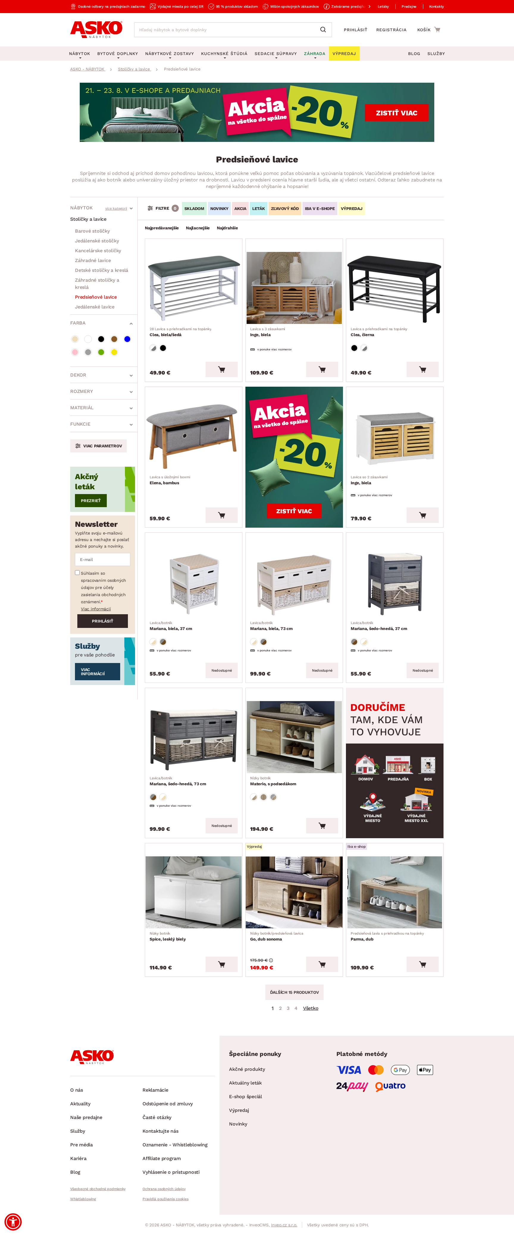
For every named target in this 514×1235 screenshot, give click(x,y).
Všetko (311, 1008)
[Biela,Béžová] (153, 641)
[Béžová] (75, 339)
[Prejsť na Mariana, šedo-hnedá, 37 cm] (394, 582)
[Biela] (88, 339)
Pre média (81, 1145)
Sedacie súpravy (276, 53)
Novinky (238, 1124)
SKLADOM (194, 208)
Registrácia (391, 29)
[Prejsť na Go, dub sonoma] (294, 892)
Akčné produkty (247, 1069)
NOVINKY (219, 208)
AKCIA (240, 208)
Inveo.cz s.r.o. (284, 1225)
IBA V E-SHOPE (320, 208)
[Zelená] (101, 352)
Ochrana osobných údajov (163, 1189)
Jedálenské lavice (95, 307)
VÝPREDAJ (352, 208)
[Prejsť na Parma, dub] (394, 892)
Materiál (82, 407)
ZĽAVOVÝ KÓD (285, 208)
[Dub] (263, 797)
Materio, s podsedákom (273, 781)
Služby (436, 53)
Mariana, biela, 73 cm (271, 626)
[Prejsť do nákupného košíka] (429, 29)
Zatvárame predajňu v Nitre (354, 6)
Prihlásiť (356, 29)
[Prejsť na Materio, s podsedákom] (294, 737)
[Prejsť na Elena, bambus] (193, 436)
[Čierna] (101, 339)
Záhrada (314, 53)
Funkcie (80, 424)
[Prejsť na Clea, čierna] (394, 288)
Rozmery (81, 391)
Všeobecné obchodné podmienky (98, 1189)
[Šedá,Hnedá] (163, 641)
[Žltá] (114, 352)
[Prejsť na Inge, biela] (294, 288)
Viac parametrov (102, 445)
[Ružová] (75, 352)
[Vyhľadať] (324, 29)
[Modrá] (127, 339)
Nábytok (81, 208)
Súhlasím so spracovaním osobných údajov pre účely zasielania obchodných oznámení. (103, 587)
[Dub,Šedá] (273, 797)
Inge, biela (267, 332)
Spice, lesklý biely (168, 936)
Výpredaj (239, 1110)
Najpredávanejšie (162, 227)
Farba (78, 323)
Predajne (409, 6)
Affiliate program (161, 1158)
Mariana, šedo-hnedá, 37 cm (379, 626)
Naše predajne (86, 1117)
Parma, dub (387, 936)
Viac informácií (96, 608)
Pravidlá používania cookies (165, 1199)
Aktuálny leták (245, 1083)
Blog (414, 53)
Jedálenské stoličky (97, 241)
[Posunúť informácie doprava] (365, 6)
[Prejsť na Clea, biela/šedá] (193, 288)
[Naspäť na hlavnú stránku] (96, 29)
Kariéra (78, 1158)
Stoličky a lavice (88, 219)
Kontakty (436, 6)
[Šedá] (88, 352)
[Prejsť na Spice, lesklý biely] (193, 892)
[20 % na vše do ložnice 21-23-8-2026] (257, 140)
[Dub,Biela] (253, 797)
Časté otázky (156, 1117)
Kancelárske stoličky (98, 250)
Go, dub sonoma (276, 936)
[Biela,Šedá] (153, 348)
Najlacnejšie (198, 227)
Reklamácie (155, 1090)
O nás (76, 1090)
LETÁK (258, 208)
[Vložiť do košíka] (222, 369)
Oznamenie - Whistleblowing (175, 1145)
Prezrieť (91, 500)
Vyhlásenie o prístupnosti (171, 1172)
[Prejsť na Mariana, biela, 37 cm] (193, 582)
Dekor (78, 375)
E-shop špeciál (245, 1096)
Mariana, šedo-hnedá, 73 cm (178, 781)
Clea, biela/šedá (180, 332)
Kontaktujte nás (160, 1131)
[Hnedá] (114, 339)
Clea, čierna (379, 332)
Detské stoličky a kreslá (101, 270)
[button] (13, 1222)
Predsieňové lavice (96, 297)
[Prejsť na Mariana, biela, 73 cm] (294, 582)
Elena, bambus (170, 480)
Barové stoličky (92, 231)
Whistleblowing (83, 1199)
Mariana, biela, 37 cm (171, 626)
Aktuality (80, 1104)
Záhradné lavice (93, 260)
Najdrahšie (227, 227)
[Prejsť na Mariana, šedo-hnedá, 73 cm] (193, 737)
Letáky (383, 6)
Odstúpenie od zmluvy (167, 1104)
